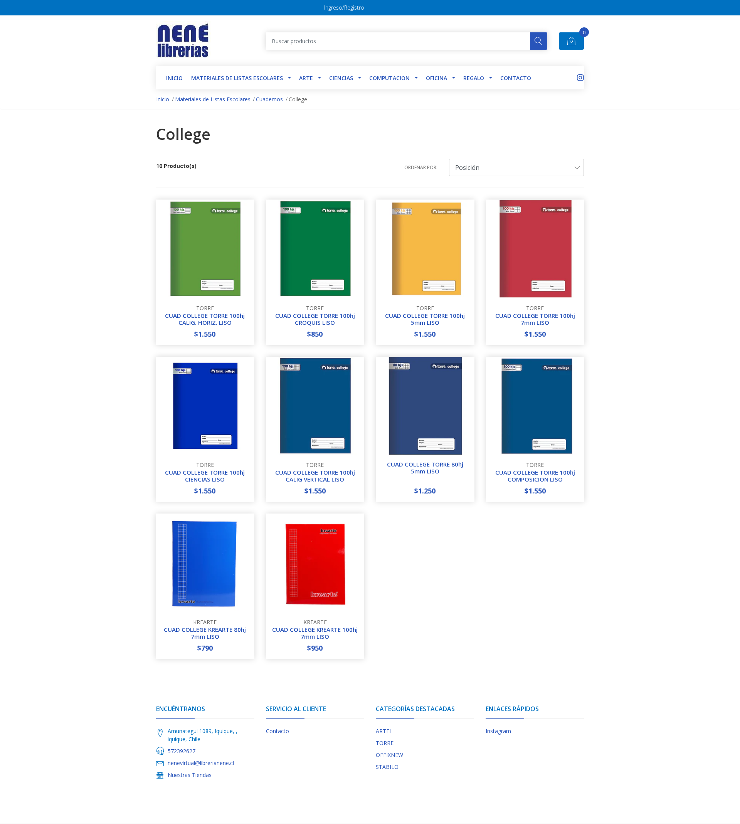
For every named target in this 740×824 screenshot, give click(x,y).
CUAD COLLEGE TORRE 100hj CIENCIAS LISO (205, 475)
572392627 (181, 751)
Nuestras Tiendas (190, 775)
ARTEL (384, 731)
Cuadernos (269, 99)
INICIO (174, 78)
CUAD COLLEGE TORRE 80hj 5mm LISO (425, 467)
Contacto (515, 78)
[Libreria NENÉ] (183, 40)
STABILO (387, 766)
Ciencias (341, 78)
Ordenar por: (420, 167)
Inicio (162, 99)
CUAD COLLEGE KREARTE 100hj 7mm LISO (315, 633)
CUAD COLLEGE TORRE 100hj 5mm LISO (425, 319)
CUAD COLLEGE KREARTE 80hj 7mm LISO (205, 633)
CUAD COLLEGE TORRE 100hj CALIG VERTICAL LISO (315, 475)
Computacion (389, 78)
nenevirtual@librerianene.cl (201, 763)
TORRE (385, 743)
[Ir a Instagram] (580, 77)
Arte (306, 78)
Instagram (498, 731)
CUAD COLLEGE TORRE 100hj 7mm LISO (535, 319)
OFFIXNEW (389, 755)
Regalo (473, 78)
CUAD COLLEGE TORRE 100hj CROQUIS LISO (315, 319)
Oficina (436, 78)
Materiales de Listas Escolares (237, 78)
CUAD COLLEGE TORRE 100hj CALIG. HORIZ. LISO (205, 319)
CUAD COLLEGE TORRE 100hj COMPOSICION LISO (535, 475)
